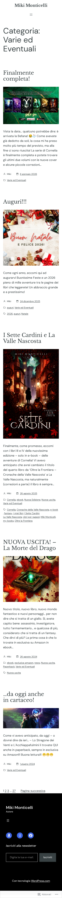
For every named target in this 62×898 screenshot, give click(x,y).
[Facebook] (31, 835)
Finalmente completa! (18, 76)
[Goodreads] (20, 835)
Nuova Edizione (32, 499)
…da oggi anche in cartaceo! (23, 697)
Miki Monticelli (31, 5)
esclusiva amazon (24, 662)
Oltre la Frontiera (24, 520)
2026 (10, 313)
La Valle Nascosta (12, 516)
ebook (20, 499)
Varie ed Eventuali (16, 180)
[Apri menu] (31, 15)
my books (8, 520)
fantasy (8, 513)
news (37, 662)
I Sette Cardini (31, 513)
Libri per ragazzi (31, 516)
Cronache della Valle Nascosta (33, 509)
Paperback (9, 666)
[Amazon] (9, 835)
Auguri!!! (15, 202)
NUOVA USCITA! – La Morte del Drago (29, 545)
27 (14, 791)
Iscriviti (47, 857)
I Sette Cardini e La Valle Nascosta (29, 338)
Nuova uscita (48, 499)
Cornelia (11, 499)
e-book (54, 509)
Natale (24, 313)
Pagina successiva (33, 791)
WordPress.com (40, 881)
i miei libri (18, 513)
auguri (10, 307)
